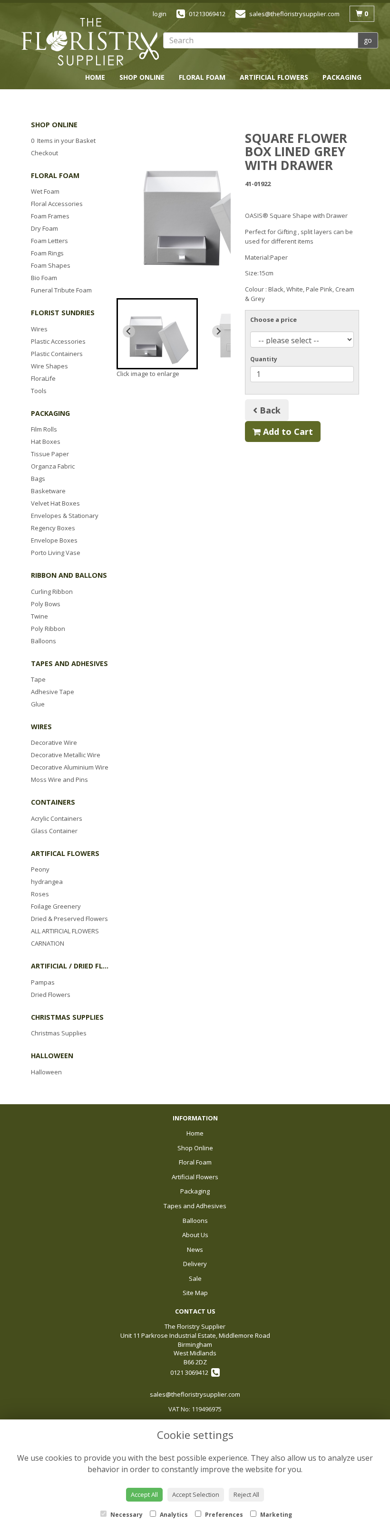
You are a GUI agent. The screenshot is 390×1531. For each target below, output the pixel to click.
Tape (38, 679)
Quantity (263, 359)
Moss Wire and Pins (59, 779)
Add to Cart (287, 431)
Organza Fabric (53, 466)
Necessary (126, 1515)
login (159, 13)
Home (95, 77)
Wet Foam (45, 191)
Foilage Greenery (56, 906)
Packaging (341, 77)
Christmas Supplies (59, 1033)
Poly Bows (45, 604)
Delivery (316, 93)
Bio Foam (44, 277)
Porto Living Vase (55, 552)
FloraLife (43, 378)
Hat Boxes (45, 441)
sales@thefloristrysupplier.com (195, 1394)
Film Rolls (44, 429)
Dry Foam (44, 228)
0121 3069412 (190, 1372)
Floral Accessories (57, 203)
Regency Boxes (53, 528)
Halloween (46, 1072)
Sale (353, 93)
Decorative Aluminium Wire (69, 767)
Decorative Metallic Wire (65, 755)
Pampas (43, 982)
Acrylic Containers (56, 818)
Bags (38, 478)
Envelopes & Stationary (64, 515)
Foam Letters (49, 240)
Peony (40, 869)
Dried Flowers (50, 994)
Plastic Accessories (58, 341)
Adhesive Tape (52, 691)
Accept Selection (195, 1494)
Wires (39, 329)
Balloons (186, 93)
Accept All (144, 1494)
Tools (39, 390)
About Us (235, 93)
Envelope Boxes (54, 540)
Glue (38, 704)
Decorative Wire (54, 742)
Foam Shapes (50, 265)
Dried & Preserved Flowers (69, 918)
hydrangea (47, 881)
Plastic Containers (57, 353)
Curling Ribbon (52, 591)
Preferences (223, 1515)
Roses (40, 894)
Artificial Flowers (274, 77)
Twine (39, 616)
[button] (157, 333)
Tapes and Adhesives (116, 93)
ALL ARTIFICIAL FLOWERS (65, 931)
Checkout (44, 153)
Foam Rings (47, 253)
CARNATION (47, 943)
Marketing (275, 1515)
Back (269, 410)
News (276, 93)
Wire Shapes (49, 366)
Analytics (173, 1515)
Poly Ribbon (48, 628)
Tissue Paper (50, 454)
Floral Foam (202, 77)
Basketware (48, 491)
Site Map (195, 1292)
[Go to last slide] (129, 331)
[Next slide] (218, 331)
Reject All (246, 1494)
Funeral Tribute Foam (61, 290)
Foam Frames (50, 216)
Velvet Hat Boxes (55, 503)
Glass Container (54, 831)
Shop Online (142, 77)
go (368, 40)
